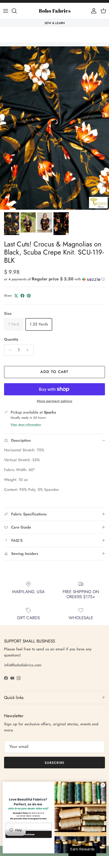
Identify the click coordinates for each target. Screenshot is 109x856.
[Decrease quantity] (8, 350)
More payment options (54, 401)
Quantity (11, 339)
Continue (28, 834)
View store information (26, 424)
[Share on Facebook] (22, 296)
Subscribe (54, 762)
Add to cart (54, 372)
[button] (54, 279)
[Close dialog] (103, 785)
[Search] (16, 10)
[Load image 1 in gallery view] (54, 128)
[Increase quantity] (28, 350)
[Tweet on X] (16, 296)
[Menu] (5, 10)
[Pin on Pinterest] (29, 296)
